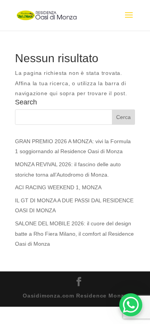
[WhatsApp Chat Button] (130, 304)
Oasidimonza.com (48, 296)
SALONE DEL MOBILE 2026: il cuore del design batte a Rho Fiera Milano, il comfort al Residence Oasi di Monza (74, 233)
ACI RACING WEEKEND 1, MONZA (58, 187)
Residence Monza (101, 296)
